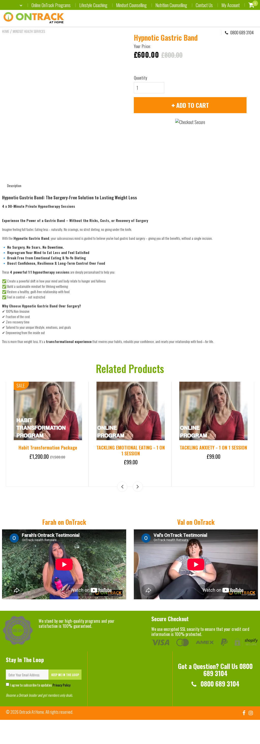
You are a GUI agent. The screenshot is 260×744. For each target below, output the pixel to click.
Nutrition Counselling (171, 5)
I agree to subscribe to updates (39, 685)
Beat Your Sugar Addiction (130, 447)
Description (14, 185)
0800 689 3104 (242, 32)
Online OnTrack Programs (51, 5)
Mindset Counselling (131, 5)
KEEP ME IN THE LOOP (65, 675)
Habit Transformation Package (213, 447)
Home (5, 31)
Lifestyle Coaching (93, 5)
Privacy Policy (61, 685)
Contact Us (204, 5)
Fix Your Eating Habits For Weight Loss (48, 450)
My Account (230, 5)
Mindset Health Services (29, 31)
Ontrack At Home (31, 712)
